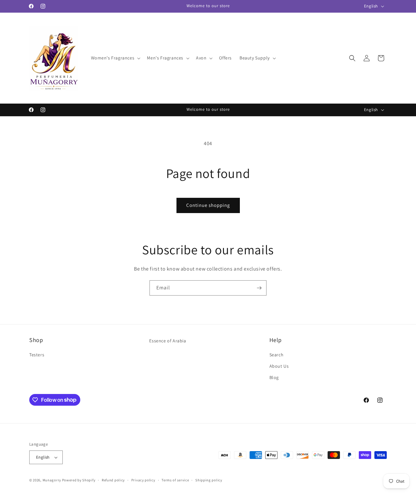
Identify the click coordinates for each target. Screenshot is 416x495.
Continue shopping (208, 205)
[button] (115, 58)
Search (276, 355)
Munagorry (52, 480)
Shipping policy (208, 480)
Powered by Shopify (79, 480)
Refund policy (113, 480)
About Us (279, 366)
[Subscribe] (259, 288)
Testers (36, 355)
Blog (274, 377)
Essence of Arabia (167, 341)
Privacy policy (143, 480)
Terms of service (175, 480)
